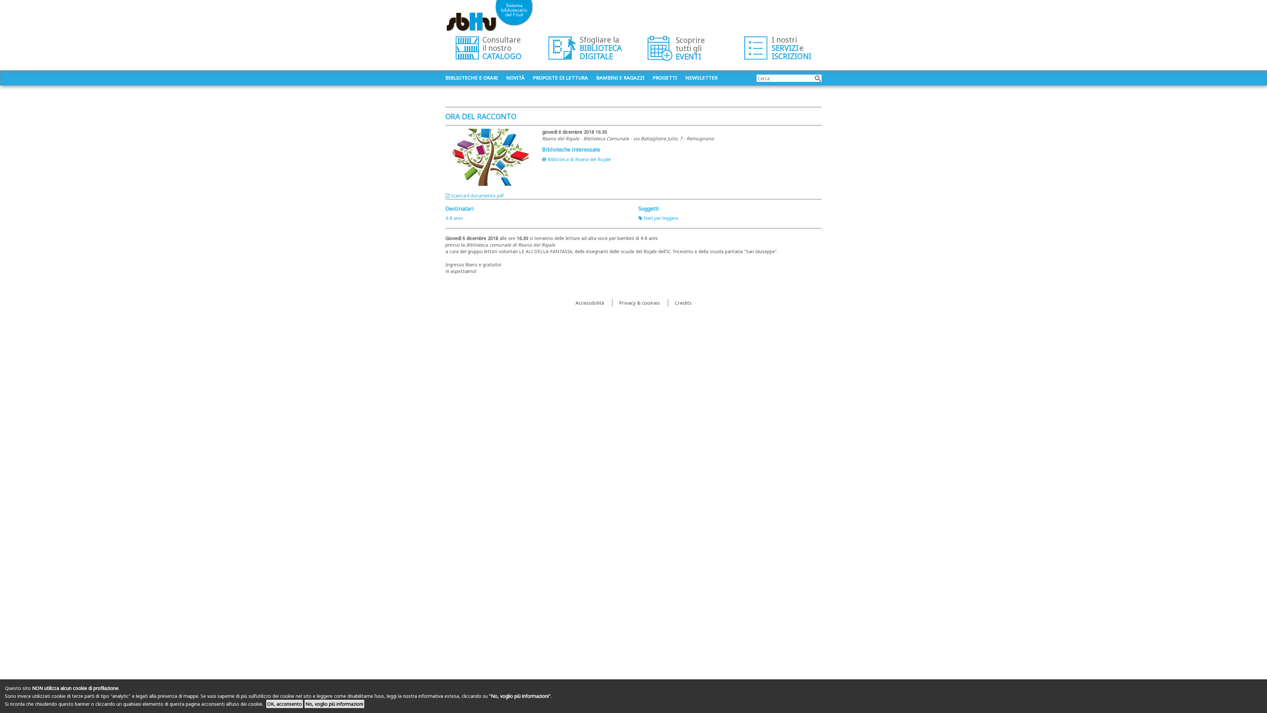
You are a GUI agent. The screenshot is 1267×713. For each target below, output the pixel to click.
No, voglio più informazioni (334, 704)
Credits (683, 302)
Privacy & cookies (639, 302)
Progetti (665, 77)
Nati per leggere (661, 218)
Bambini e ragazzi (620, 77)
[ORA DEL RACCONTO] (488, 157)
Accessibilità (589, 302)
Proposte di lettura (560, 77)
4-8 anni (454, 218)
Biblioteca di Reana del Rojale (579, 159)
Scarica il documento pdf (477, 195)
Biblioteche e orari (471, 77)
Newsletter (701, 77)
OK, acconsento (284, 704)
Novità (515, 77)
